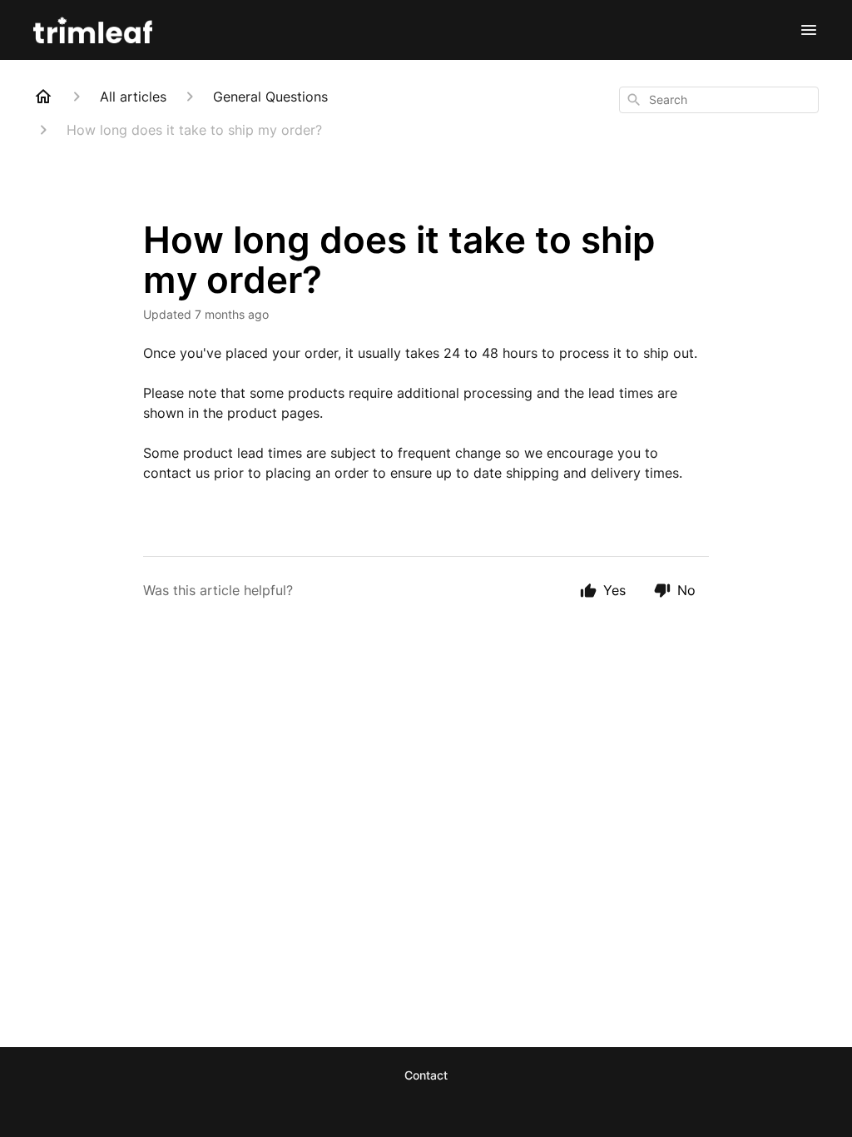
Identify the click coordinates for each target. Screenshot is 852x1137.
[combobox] (719, 100)
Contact (426, 1075)
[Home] (43, 97)
